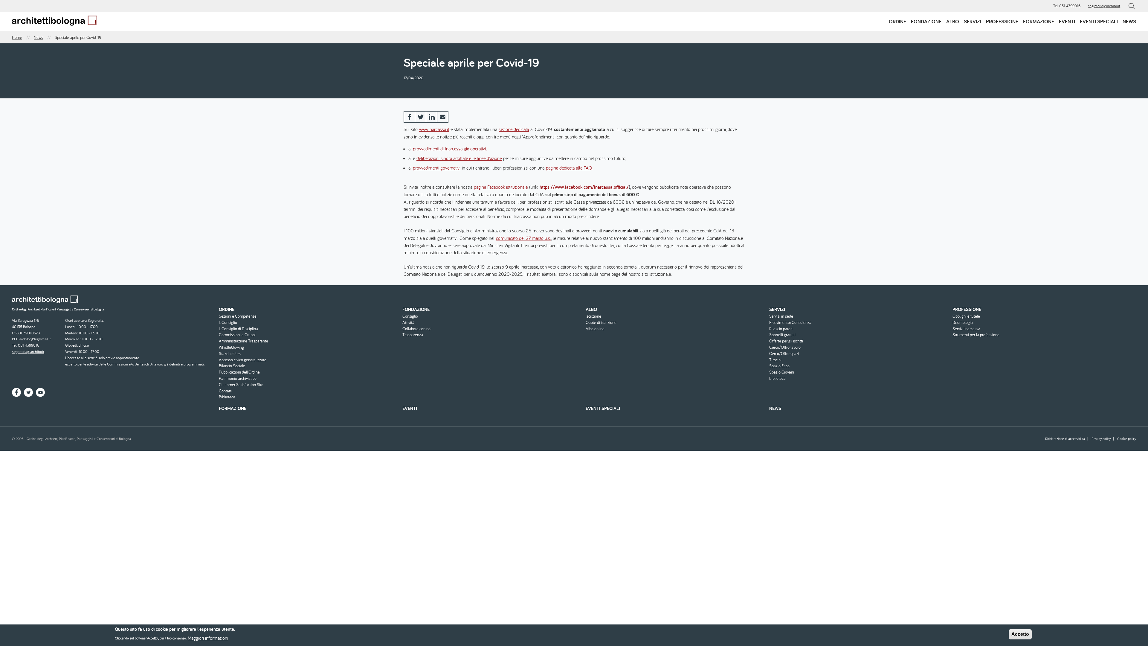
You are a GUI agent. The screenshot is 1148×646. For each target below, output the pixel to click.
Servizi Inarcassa (966, 328)
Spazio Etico (779, 365)
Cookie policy (1126, 438)
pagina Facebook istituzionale (501, 187)
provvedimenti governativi (436, 168)
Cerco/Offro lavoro (785, 347)
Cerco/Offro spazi (784, 353)
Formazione (1038, 21)
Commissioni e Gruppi (237, 334)
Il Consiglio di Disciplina (238, 328)
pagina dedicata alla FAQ (569, 168)
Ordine (897, 21)
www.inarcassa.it (434, 129)
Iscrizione (593, 316)
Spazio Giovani (781, 372)
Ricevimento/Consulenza (790, 322)
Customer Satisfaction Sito (241, 384)
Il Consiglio (228, 322)
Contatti (225, 391)
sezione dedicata (514, 129)
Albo (952, 21)
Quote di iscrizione (601, 322)
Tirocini (775, 359)
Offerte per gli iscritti (786, 341)
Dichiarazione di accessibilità (1065, 438)
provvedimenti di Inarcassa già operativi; (450, 149)
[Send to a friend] (442, 117)
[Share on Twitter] (420, 117)
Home (17, 37)
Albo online (595, 328)
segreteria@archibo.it (1104, 5)
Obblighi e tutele (966, 316)
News (1129, 21)
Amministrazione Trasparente (243, 341)
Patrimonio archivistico (238, 378)
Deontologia (962, 322)
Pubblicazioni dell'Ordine (239, 372)
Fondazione (926, 21)
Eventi (1067, 21)
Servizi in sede (781, 316)
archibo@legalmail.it (35, 339)
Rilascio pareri (781, 328)
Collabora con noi (416, 328)
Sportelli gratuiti (782, 334)
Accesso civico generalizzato (242, 359)
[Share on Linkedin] (431, 117)
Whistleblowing (231, 347)
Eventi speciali (1099, 21)
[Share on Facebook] (409, 117)
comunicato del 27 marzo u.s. (523, 238)
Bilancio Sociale (232, 365)
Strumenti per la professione (975, 334)
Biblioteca (227, 397)
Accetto (1020, 634)
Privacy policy (1101, 438)
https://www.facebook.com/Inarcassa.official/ (584, 187)
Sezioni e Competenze (238, 316)
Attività (408, 322)
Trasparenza (412, 334)
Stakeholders (230, 353)
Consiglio (410, 316)
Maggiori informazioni (208, 638)
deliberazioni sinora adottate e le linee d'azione (459, 158)
